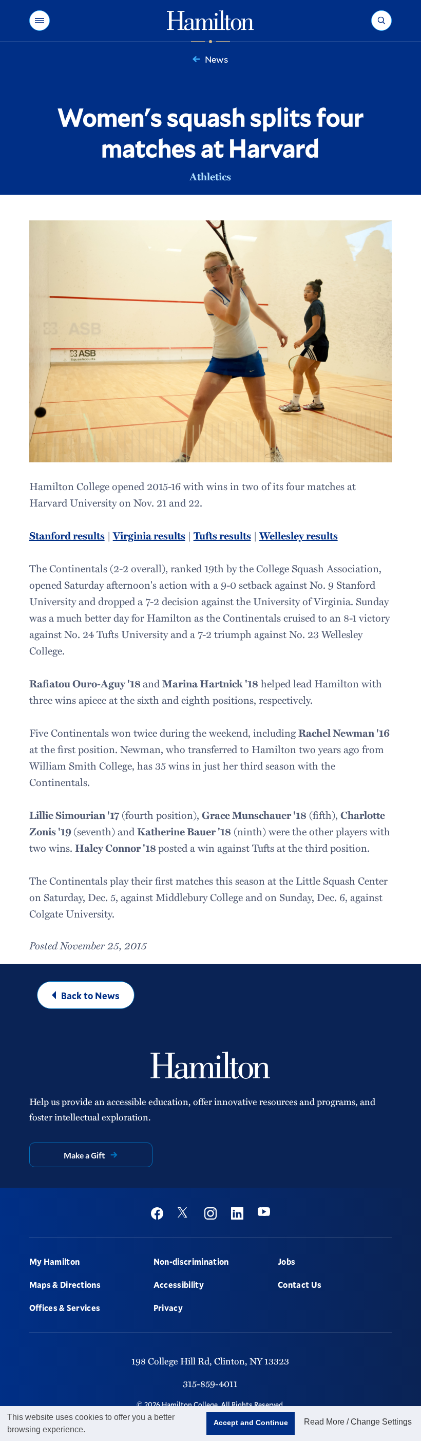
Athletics (210, 176)
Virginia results (149, 535)
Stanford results (67, 535)
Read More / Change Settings (358, 1421)
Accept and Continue (251, 1422)
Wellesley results (298, 535)
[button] (39, 20)
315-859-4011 (210, 1383)
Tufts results (222, 535)
